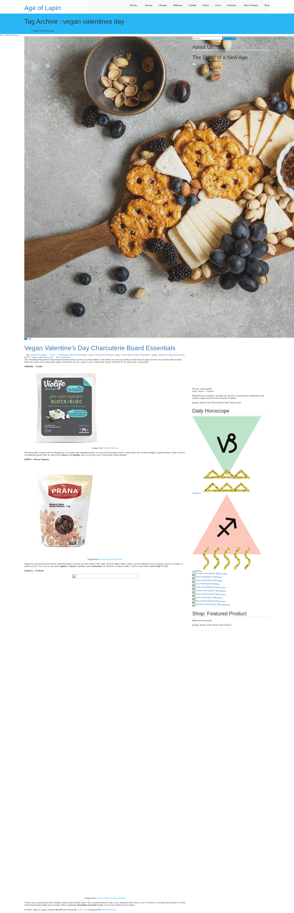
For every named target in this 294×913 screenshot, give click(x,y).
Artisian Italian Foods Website (111, 898)
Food (218, 5)
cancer (223, 587)
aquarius (225, 605)
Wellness (177, 5)
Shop (267, 5)
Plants (206, 5)
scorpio (223, 574)
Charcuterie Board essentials (72, 355)
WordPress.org (109, 909)
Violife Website (111, 448)
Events (134, 5)
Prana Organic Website (110, 559)
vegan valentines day (42, 357)
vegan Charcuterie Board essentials (132, 355)
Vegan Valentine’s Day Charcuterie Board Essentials (99, 347)
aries (220, 598)
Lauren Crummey (38, 355)
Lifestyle (163, 5)
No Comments (63, 357)
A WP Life (82, 909)
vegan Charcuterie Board (100, 355)
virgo (220, 580)
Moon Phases (251, 5)
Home (36, 28)
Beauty (148, 5)
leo (218, 584)
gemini (223, 591)
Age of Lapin (42, 7)
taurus (222, 594)
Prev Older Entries (9, 35)
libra (220, 577)
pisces (222, 601)
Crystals (192, 5)
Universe (232, 5)
